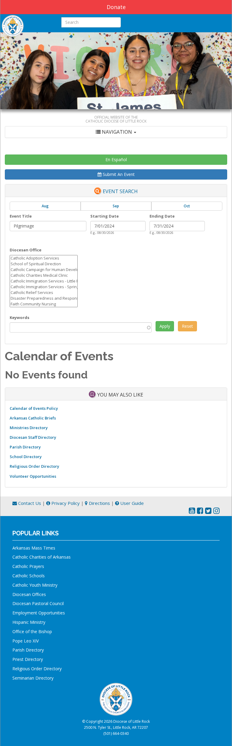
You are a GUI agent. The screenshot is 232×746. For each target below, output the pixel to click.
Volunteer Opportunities (33, 476)
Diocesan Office (25, 250)
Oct (187, 206)
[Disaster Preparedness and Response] (43, 298)
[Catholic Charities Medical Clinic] (43, 275)
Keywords (19, 317)
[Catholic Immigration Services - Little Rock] (43, 281)
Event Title (21, 216)
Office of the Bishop (32, 631)
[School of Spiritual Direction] (43, 264)
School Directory (26, 456)
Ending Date (162, 216)
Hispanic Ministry (28, 622)
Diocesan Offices (29, 594)
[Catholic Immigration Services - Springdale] (43, 287)
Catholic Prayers (28, 566)
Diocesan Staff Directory (33, 437)
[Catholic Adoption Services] (43, 258)
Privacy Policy (65, 503)
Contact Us (29, 503)
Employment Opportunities (38, 613)
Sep (116, 206)
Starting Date (104, 216)
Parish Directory (25, 447)
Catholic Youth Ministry (34, 585)
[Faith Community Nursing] (43, 304)
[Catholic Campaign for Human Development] (43, 270)
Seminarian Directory (32, 678)
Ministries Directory (29, 427)
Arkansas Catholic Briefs (33, 418)
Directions (99, 503)
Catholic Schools (28, 576)
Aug (45, 206)
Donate (116, 7)
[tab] (116, 132)
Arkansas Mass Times (33, 548)
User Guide (131, 503)
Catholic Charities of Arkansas (41, 557)
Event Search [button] (120, 191)
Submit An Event (118, 174)
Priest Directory (27, 659)
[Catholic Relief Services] (43, 292)
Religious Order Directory (34, 466)
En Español (116, 159)
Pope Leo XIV (25, 641)
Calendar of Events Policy (34, 408)
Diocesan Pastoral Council (38, 603)
